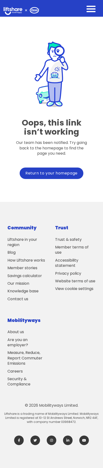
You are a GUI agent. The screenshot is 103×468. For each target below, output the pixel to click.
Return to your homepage (51, 173)
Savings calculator (24, 276)
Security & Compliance (18, 381)
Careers (15, 371)
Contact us (17, 299)
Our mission (18, 283)
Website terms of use (75, 281)
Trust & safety (68, 239)
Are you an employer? (17, 342)
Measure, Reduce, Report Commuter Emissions (24, 358)
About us (15, 332)
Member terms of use (72, 249)
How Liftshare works (26, 260)
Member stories (22, 268)
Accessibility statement (66, 263)
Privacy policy (68, 273)
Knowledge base (23, 291)
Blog (11, 252)
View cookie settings (74, 288)
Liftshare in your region (22, 242)
